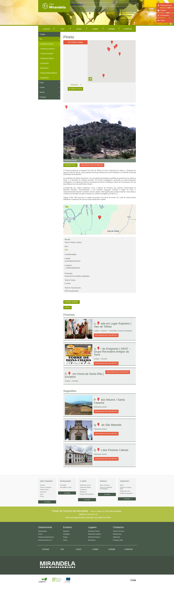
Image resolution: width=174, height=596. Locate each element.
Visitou (67, 307)
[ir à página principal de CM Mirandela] (57, 570)
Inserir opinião (71, 302)
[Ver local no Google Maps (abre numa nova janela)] (99, 220)
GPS (66, 250)
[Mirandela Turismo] (54, 11)
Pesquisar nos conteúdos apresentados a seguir (125, 14)
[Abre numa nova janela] (99, 132)
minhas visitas (83, 13)
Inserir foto (70, 165)
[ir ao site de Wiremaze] (133, 579)
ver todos (47, 502)
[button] (109, 50)
